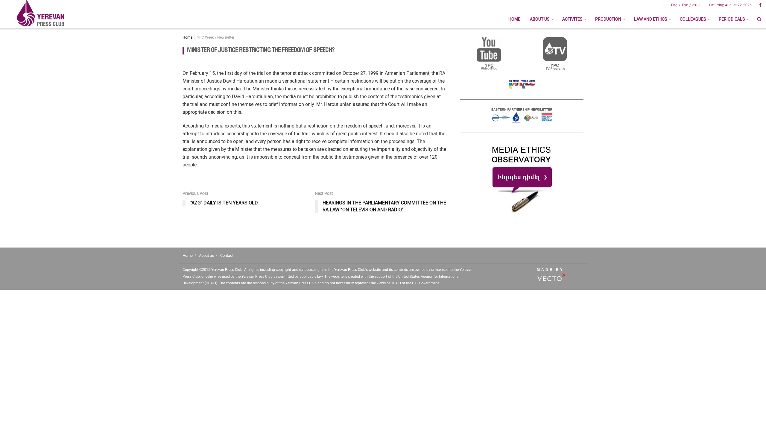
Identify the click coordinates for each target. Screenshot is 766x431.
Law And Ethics (650, 19)
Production (608, 19)
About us (539, 19)
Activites (572, 19)
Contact (226, 255)
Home (514, 19)
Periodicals (732, 19)
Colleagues (693, 19)
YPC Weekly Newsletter (215, 37)
